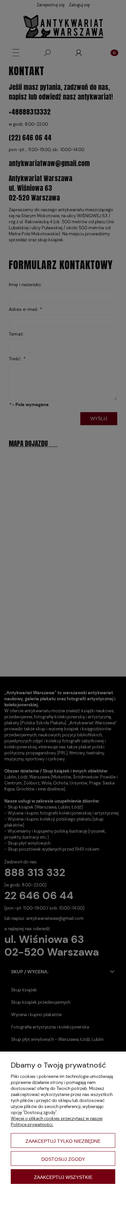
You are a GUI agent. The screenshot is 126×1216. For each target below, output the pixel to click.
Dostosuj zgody (63, 1159)
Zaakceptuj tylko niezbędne (63, 1141)
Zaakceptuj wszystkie (63, 1177)
